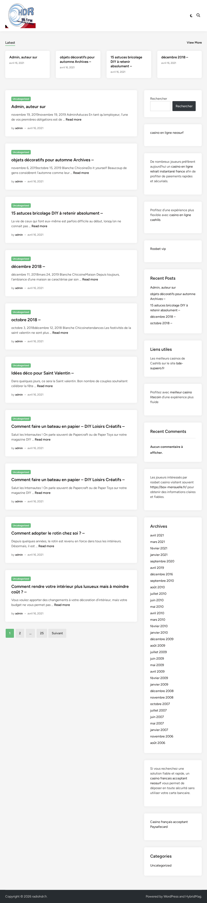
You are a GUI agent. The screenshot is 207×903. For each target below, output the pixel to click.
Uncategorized (21, 98)
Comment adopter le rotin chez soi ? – (48, 533)
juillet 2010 (158, 594)
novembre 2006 (161, 736)
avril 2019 (157, 568)
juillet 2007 (158, 710)
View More (194, 42)
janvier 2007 (159, 730)
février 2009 (159, 678)
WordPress (171, 896)
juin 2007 (157, 717)
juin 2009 (157, 658)
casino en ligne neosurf (167, 133)
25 (42, 633)
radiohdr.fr (39, 896)
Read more (73, 119)
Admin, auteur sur (23, 57)
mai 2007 (157, 723)
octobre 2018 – (26, 319)
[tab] (10, 42)
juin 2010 (157, 600)
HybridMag (193, 896)
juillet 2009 (158, 652)
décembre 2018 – (174, 57)
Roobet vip (158, 249)
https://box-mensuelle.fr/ (168, 487)
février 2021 (158, 548)
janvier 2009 (159, 684)
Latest (10, 43)
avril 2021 (157, 535)
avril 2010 (157, 613)
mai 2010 (157, 607)
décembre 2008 (162, 691)
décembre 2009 (161, 639)
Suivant (57, 633)
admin (19, 128)
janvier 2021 (159, 555)
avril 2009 (157, 671)
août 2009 (157, 645)
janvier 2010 (159, 632)
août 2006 (157, 743)
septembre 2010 (162, 581)
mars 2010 (157, 620)
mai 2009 (157, 665)
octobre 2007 (160, 704)
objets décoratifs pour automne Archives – (52, 159)
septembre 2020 (162, 561)
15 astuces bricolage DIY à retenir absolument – (126, 61)
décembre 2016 (161, 574)
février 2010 (159, 626)
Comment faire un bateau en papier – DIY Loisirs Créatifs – (68, 426)
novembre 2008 (161, 697)
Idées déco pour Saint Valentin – (42, 373)
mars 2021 (157, 542)
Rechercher (158, 99)
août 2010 (157, 587)
